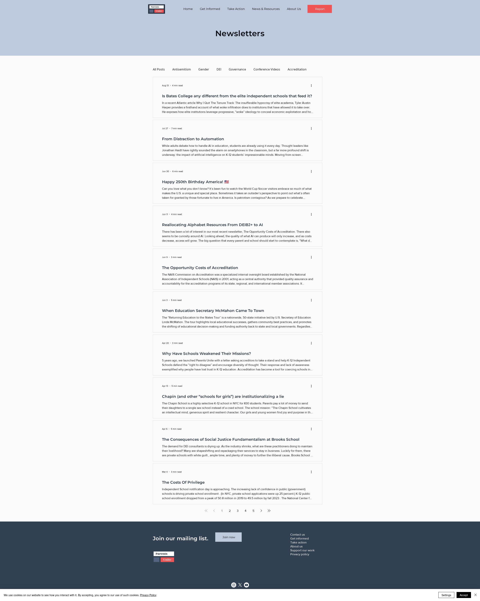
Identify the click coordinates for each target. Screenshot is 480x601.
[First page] (206, 510)
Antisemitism (181, 69)
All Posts (159, 69)
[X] (240, 585)
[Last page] (269, 510)
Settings (446, 595)
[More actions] (312, 85)
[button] (210, 9)
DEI (219, 69)
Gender (203, 69)
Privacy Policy (148, 595)
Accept (464, 595)
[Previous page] (214, 510)
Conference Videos (267, 69)
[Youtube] (246, 585)
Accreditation (297, 69)
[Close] (475, 595)
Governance (237, 69)
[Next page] (261, 510)
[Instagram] (233, 585)
